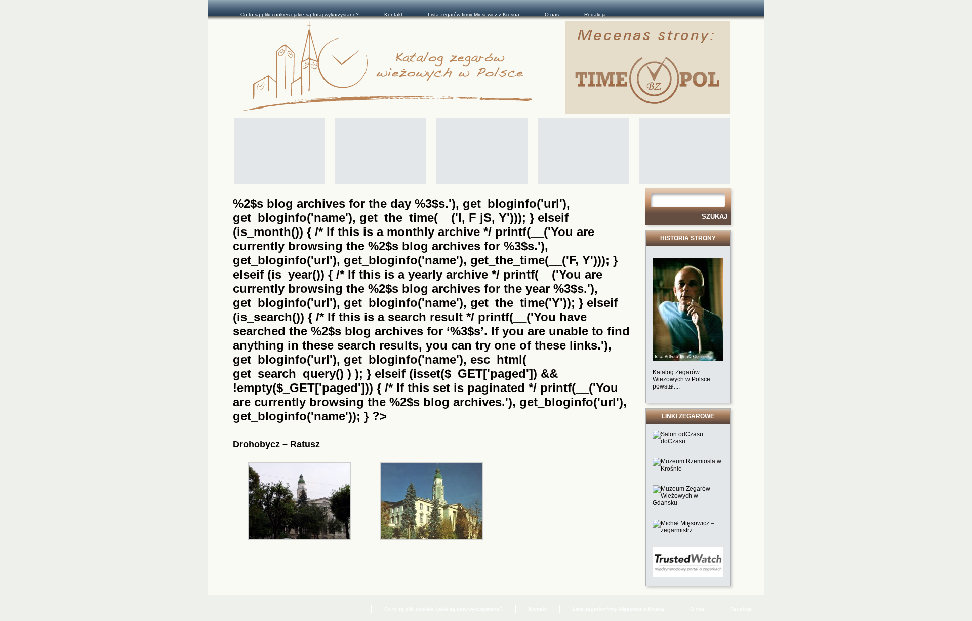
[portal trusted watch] (688, 575)
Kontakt (393, 14)
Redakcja (595, 14)
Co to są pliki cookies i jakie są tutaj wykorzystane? (299, 14)
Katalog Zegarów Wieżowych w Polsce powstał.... (681, 379)
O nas (552, 14)
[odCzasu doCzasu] (688, 441)
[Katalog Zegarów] (403, 67)
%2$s (383, 246)
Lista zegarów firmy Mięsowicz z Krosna (473, 14)
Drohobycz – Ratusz (276, 444)
